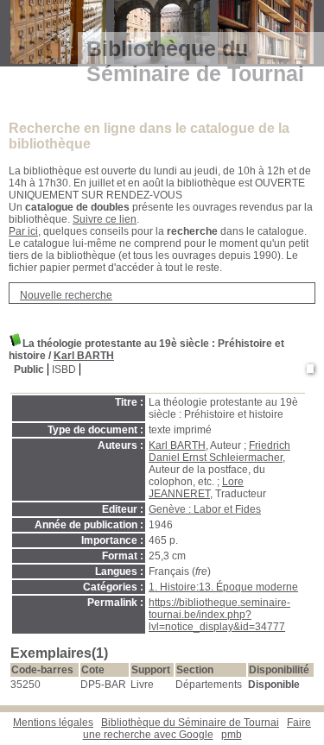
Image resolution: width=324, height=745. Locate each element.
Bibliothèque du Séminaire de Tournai (190, 723)
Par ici (23, 231)
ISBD (64, 369)
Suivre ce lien (105, 219)
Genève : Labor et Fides (205, 509)
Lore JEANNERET (196, 488)
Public (29, 369)
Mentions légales (53, 723)
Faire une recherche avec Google (197, 729)
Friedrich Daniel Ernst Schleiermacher (219, 451)
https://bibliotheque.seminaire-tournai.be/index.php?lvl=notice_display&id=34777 (219, 615)
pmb (231, 735)
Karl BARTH (84, 356)
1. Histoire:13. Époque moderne (223, 587)
